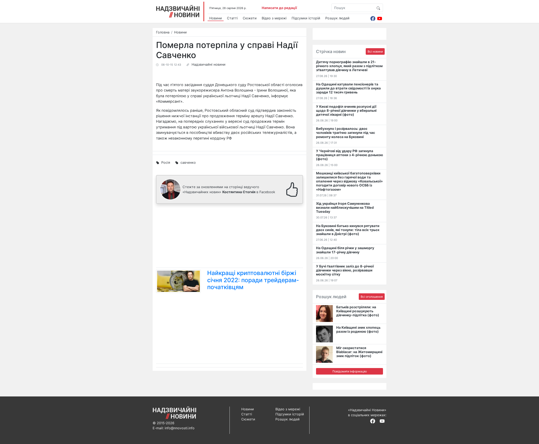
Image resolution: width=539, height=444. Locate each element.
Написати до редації (279, 8)
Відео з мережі (274, 18)
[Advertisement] (229, 236)
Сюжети (250, 18)
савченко (188, 162)
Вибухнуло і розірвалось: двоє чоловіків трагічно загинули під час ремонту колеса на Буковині (345, 132)
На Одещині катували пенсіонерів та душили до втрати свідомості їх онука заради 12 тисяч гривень (348, 88)
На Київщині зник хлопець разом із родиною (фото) (358, 329)
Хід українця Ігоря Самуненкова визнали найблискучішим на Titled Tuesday (345, 207)
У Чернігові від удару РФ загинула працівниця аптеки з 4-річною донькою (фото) (349, 155)
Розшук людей (337, 18)
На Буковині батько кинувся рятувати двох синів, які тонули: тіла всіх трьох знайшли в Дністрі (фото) (347, 230)
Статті (232, 18)
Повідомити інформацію (349, 371)
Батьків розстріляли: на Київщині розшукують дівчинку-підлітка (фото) (357, 311)
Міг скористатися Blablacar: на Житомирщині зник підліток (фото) (359, 352)
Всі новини (375, 51)
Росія (165, 162)
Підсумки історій (306, 18)
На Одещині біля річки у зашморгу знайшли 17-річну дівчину (345, 250)
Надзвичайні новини (208, 64)
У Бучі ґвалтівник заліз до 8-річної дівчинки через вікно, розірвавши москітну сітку (345, 270)
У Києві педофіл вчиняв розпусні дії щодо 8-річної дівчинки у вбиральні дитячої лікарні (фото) (346, 110)
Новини (215, 18)
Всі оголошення (372, 296)
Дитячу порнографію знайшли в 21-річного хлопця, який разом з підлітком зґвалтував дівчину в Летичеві (349, 66)
